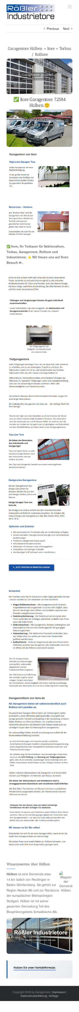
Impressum (58, 992)
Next (66, 28)
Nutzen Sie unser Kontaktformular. (35, 967)
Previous (53, 28)
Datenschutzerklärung (34, 996)
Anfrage (53, 996)
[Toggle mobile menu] (70, 6)
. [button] (22, 262)
